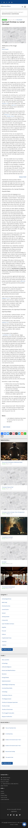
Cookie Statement (5, 799)
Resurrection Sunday (10, 751)
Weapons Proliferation (7, 716)
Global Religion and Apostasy (8, 684)
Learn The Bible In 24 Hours (8, 624)
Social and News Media (7, 688)
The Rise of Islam (6, 706)
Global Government (6, 681)
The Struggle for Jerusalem (8, 713)
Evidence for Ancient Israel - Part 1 (13, 745)
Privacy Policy (4, 795)
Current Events (5, 609)
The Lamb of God (9, 757)
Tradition (4, 645)
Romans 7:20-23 (10, 116)
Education (4, 674)
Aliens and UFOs (5, 660)
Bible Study (4, 602)
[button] (24, 824)
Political (4, 634)
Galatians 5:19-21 (6, 298)
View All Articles (7, 649)
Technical (4, 641)
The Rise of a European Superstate (10, 702)
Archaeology (5, 663)
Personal (4, 19)
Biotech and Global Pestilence (8, 670)
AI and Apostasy (9, 734)
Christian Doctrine (6, 606)
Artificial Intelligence (6, 667)
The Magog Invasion (6, 699)
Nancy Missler (19, 19)
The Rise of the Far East (7, 709)
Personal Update (9, 12)
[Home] (6, 6)
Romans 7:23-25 (22, 177)
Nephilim (4, 627)
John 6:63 (14, 105)
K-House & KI (5, 620)
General (3, 613)
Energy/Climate (5, 677)
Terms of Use (4, 797)
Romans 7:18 (5, 103)
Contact (2, 793)
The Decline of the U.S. (7, 695)
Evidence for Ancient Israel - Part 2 (13, 739)
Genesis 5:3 (6, 114)
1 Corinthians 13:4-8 (6, 335)
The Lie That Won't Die (11, 728)
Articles (16, 12)
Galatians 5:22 (5, 322)
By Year (20, 12)
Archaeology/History (6, 599)
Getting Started (5, 616)
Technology (4, 692)
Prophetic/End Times (6, 638)
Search (2, 791)
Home (3, 12)
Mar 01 (8, 513)
